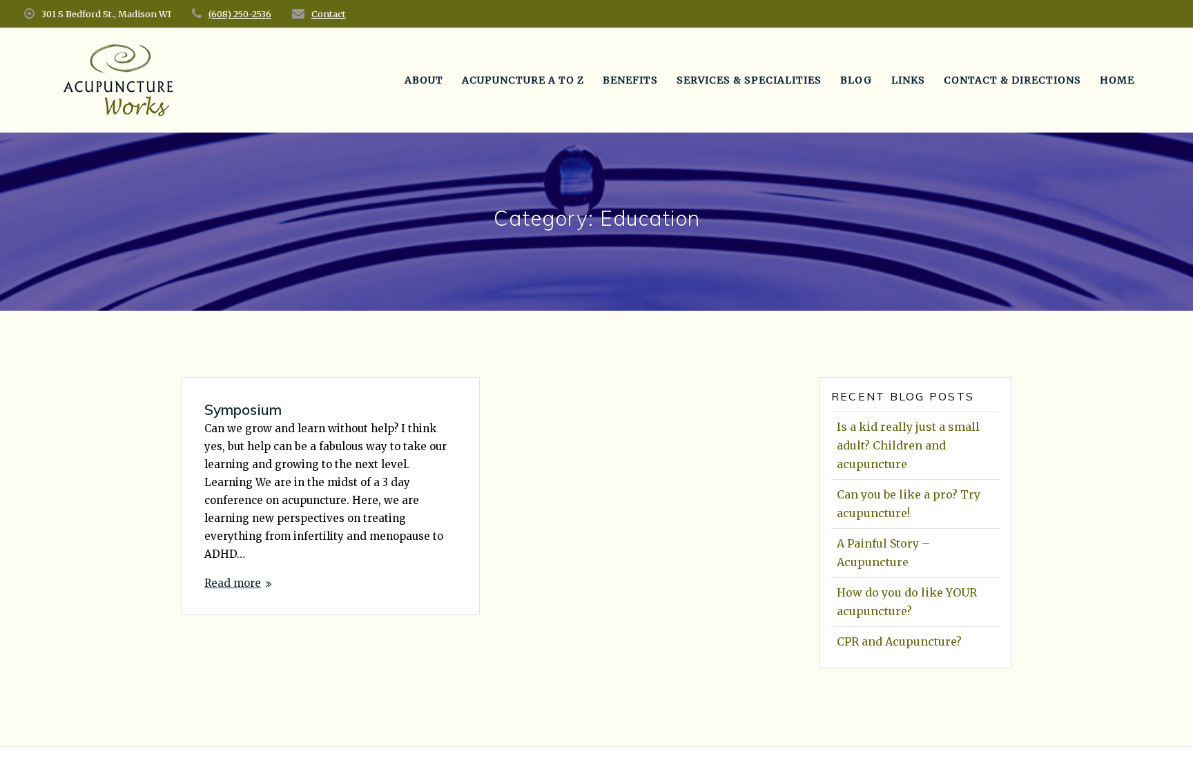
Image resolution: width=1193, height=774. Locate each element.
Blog (856, 80)
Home (1117, 80)
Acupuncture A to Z (523, 80)
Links (908, 80)
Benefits (630, 80)
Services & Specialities (749, 80)
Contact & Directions (1012, 80)
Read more (232, 583)
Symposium (243, 409)
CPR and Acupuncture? (899, 641)
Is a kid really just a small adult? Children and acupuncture (908, 445)
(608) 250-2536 (239, 13)
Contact (328, 13)
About (424, 80)
